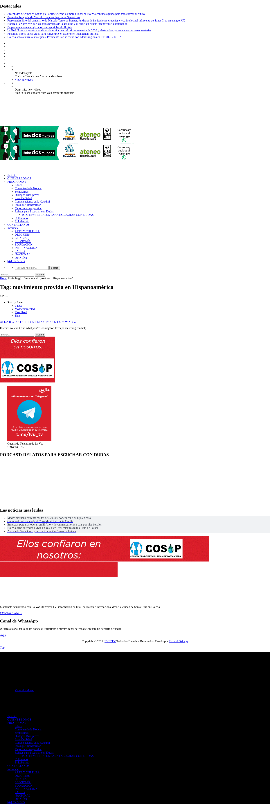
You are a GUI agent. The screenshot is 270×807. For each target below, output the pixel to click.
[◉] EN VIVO (16, 261)
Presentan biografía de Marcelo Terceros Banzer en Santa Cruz (43, 17)
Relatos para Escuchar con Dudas (34, 211)
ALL (3, 321)
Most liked (21, 312)
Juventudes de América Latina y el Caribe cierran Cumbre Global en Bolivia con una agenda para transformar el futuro (76, 13)
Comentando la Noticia (28, 188)
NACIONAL (22, 254)
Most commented (25, 308)
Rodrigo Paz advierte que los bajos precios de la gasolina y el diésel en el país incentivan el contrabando (67, 23)
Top (2, 647)
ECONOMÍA (23, 241)
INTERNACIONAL (27, 247)
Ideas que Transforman (28, 204)
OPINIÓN (21, 257)
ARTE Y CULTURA (27, 231)
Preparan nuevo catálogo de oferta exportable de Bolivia (39, 27)
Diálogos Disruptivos (27, 194)
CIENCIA (21, 237)
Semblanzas (21, 191)
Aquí (3, 635)
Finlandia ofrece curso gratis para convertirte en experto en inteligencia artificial (53, 33)
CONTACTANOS (18, 224)
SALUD (20, 251)
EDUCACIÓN (24, 244)
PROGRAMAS (16, 181)
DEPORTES (22, 234)
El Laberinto (22, 221)
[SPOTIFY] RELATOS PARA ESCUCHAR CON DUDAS (58, 214)
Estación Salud (23, 198)
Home (3, 278)
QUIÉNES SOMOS (19, 178)
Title (17, 315)
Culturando (21, 218)
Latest (18, 305)
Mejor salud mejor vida (28, 208)
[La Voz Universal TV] (60, 124)
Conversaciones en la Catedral (32, 201)
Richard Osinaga (178, 641)
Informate (13, 228)
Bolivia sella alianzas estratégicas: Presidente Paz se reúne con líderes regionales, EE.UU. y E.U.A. (64, 37)
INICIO (12, 175)
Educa (18, 185)
